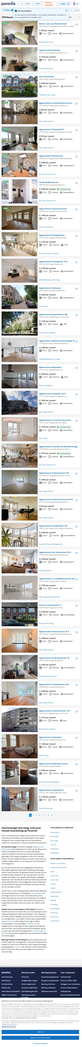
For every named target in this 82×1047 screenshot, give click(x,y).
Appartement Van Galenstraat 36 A (55, 552)
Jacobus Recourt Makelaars (49, 782)
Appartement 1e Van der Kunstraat (55, 420)
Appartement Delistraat (50, 288)
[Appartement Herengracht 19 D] (20, 271)
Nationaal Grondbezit (47, 333)
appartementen (8, 921)
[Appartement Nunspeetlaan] (20, 244)
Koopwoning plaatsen (50, 980)
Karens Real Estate (46, 227)
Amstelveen (54, 853)
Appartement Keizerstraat (51, 156)
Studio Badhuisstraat (48, 182)
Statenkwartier (30, 924)
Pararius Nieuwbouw (69, 988)
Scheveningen (36, 893)
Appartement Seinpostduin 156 (53, 526)
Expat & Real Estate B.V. (48, 676)
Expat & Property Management (50, 544)
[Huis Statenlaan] (20, 86)
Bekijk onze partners (8, 1027)
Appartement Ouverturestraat (53, 208)
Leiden (53, 888)
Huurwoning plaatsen (50, 977)
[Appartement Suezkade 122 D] (20, 403)
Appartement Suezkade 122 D (52, 393)
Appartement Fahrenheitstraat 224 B (56, 499)
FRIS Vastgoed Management (49, 597)
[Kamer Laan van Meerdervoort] (20, 33)
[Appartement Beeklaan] (20, 59)
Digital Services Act (9, 995)
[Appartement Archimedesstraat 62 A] (20, 112)
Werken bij (6, 988)
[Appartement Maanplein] (20, 376)
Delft (52, 872)
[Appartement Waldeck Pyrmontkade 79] (20, 350)
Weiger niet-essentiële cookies (40, 1038)
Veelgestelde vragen (29, 980)
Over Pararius (7, 977)
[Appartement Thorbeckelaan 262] (20, 693)
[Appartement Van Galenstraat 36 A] (20, 561)
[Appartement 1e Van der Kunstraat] (20, 429)
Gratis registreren (29, 984)
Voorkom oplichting (29, 988)
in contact (17, 947)
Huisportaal (43, 306)
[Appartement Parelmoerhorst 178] (20, 720)
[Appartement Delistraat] (20, 297)
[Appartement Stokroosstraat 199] (20, 482)
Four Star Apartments (47, 174)
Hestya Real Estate (46, 42)
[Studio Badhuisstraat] (20, 191)
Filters (7, 10)
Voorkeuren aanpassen (40, 1043)
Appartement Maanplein (50, 367)
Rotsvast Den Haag (46, 623)
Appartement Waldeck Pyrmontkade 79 (57, 341)
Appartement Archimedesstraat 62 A (55, 103)
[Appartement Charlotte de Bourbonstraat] (20, 456)
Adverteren (6, 980)
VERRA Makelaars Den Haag (49, 280)
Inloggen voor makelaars (70, 984)
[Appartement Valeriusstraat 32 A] (20, 641)
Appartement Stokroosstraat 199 (54, 473)
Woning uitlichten (48, 988)
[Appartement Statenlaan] (20, 746)
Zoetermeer (55, 921)
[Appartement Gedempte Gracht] (20, 773)
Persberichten (7, 984)
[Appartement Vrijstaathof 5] (20, 139)
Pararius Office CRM (68, 980)
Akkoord (40, 1032)
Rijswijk (53, 900)
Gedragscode (66, 991)
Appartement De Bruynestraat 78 (54, 658)
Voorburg (54, 913)
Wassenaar (54, 917)
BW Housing (43, 755)
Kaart (38, 4)
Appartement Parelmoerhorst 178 (54, 711)
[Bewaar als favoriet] (76, 24)
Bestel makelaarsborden (70, 995)
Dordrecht (54, 876)
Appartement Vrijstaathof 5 (51, 129)
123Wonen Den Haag (47, 95)
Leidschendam (56, 892)
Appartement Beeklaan (49, 50)
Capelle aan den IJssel (58, 867)
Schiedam (54, 904)
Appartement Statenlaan (50, 737)
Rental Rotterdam (46, 808)
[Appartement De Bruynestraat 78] (20, 667)
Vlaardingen (55, 908)
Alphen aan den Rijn (58, 863)
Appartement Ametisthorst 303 (53, 314)
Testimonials (66, 977)
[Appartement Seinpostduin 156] (20, 535)
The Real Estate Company (48, 253)
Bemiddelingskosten (30, 991)
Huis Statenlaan (46, 76)
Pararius (8, 4)
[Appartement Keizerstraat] (20, 165)
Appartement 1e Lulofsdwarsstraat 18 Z (57, 578)
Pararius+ (25, 977)
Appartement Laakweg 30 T (51, 790)
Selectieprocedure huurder (29, 996)
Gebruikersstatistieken (11, 991)
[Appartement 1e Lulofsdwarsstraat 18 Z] (20, 588)
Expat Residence (45, 570)
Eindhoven (54, 849)
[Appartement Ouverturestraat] (20, 218)
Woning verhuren (48, 984)
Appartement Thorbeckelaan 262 (54, 684)
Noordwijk (54, 896)
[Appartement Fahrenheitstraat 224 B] (20, 508)
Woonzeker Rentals (46, 121)
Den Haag (54, 841)
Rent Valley (43, 438)
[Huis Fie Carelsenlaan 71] (20, 614)
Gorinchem (54, 880)
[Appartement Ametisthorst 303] (20, 323)
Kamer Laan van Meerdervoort (53, 24)
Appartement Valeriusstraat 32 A (54, 631)
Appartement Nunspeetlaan (52, 235)
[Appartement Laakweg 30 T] (20, 799)
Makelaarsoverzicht (49, 991)
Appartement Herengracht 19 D (53, 261)
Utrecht (53, 845)
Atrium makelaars (46, 385)
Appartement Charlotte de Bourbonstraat (58, 446)
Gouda (53, 884)
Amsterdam (54, 832)
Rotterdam (54, 836)
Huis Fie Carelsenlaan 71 (50, 605)
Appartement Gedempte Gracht (53, 763)
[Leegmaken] (22, 4)
